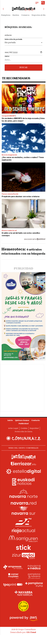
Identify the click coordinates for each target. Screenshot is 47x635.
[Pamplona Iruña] (34, 584)
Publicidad (24, 424)
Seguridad (34, 428)
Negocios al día (38, 15)
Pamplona (5, 15)
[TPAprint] (13, 584)
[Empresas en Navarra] (13, 567)
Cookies (24, 428)
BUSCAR (23, 67)
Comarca (25, 15)
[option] (23, 8)
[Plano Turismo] (34, 575)
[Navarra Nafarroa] (23, 593)
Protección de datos (23, 432)
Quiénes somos (22, 420)
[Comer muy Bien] (13, 575)
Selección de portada (13, 39)
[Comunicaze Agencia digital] (23, 438)
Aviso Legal (13, 428)
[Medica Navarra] (34, 567)
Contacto (35, 420)
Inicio (10, 420)
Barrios (16, 15)
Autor (7, 56)
